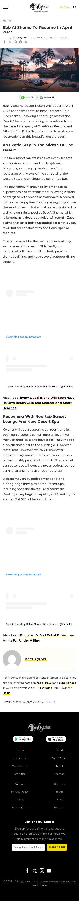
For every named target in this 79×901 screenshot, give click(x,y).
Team (59, 791)
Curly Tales (44, 688)
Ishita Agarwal (20, 37)
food (40, 683)
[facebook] (4, 42)
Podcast (59, 807)
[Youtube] (49, 870)
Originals (59, 784)
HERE (6, 693)
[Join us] (28, 97)
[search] (74, 7)
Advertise (20, 773)
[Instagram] (42, 871)
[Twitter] (34, 871)
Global (65, 7)
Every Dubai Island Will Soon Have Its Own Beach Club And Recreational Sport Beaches (39, 403)
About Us (20, 758)
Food (59, 750)
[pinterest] (20, 42)
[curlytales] (39, 731)
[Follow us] (48, 97)
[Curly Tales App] (23, 739)
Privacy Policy (19, 791)
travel (49, 683)
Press (59, 799)
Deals (19, 799)
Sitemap (59, 773)
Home (7, 20)
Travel (59, 766)
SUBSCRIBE (57, 847)
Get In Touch (59, 758)
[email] (25, 42)
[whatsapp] (15, 42)
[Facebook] (27, 871)
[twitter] (9, 42)
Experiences (20, 766)
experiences (67, 683)
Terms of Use (19, 807)
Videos (19, 784)
